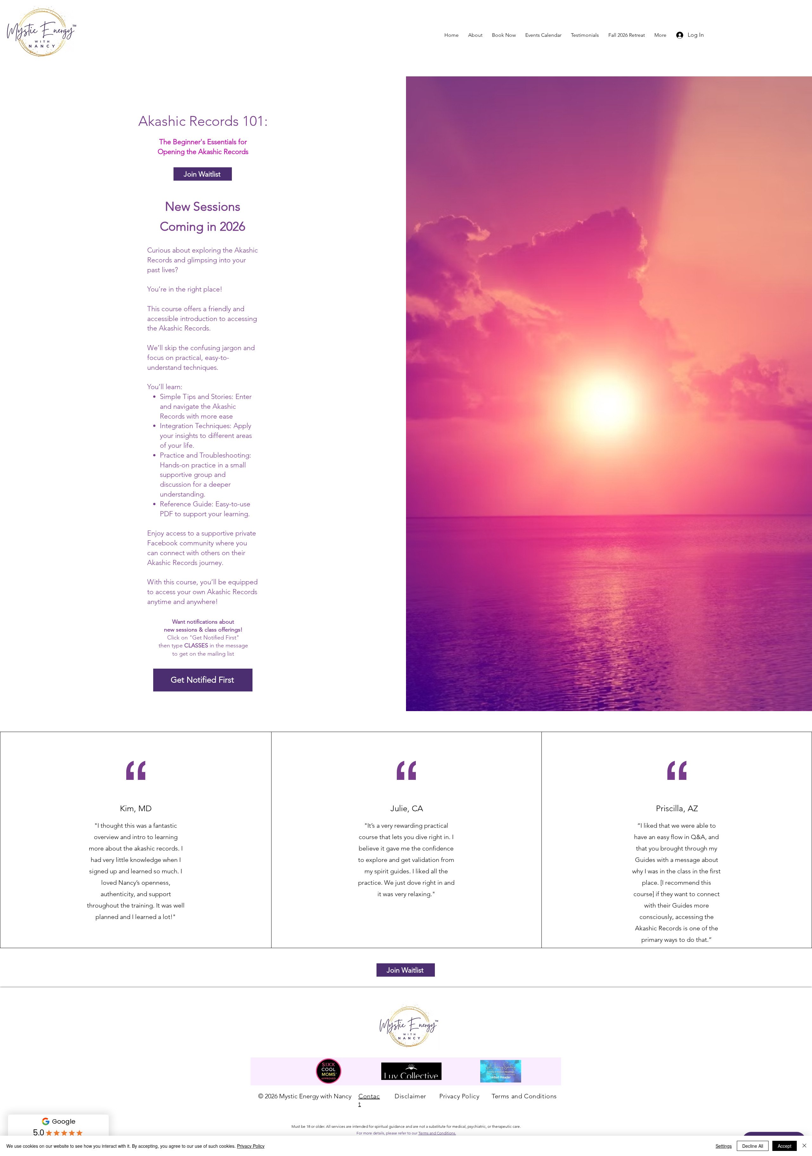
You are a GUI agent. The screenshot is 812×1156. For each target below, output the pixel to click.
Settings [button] (724, 1146)
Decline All (752, 1146)
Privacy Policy (251, 1146)
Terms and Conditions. (437, 1133)
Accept (784, 1146)
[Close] (804, 1146)
